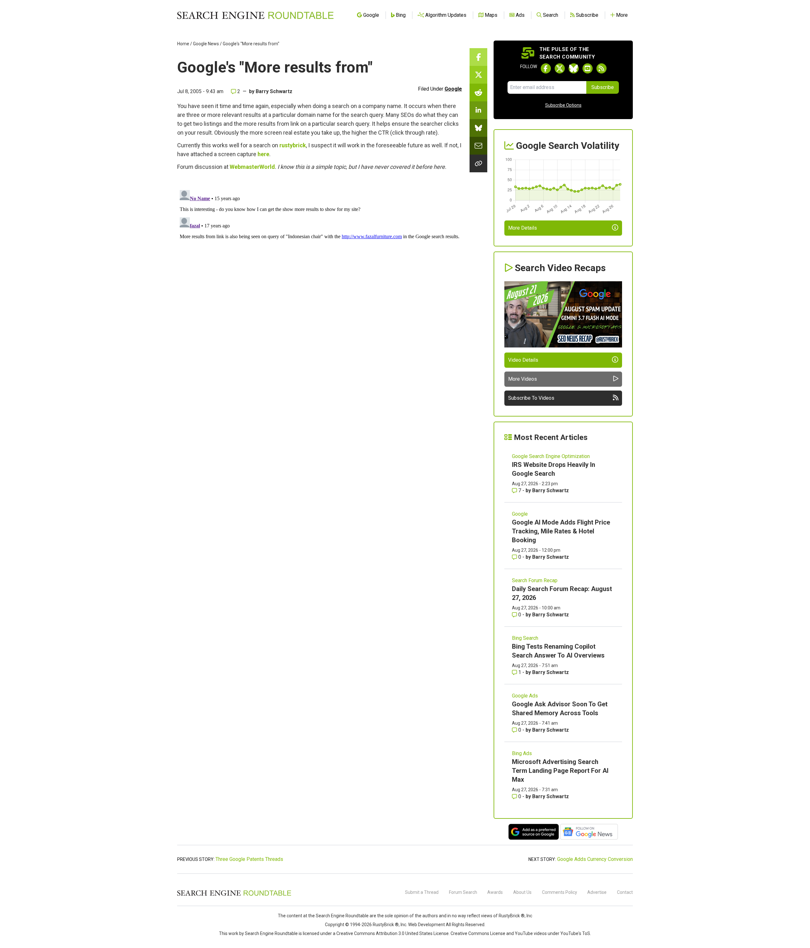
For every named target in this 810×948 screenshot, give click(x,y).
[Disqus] (319, 267)
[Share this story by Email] (478, 146)
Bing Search (525, 638)
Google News (206, 43)
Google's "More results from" (251, 43)
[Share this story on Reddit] (478, 92)
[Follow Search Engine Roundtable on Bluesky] (574, 68)
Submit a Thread (422, 892)
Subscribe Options (563, 105)
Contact (625, 892)
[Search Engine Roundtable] (234, 894)
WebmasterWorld (252, 166)
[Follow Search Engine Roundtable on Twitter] (560, 68)
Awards (495, 892)
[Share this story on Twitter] (478, 75)
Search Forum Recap (535, 580)
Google (453, 89)
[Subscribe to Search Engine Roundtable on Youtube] (588, 68)
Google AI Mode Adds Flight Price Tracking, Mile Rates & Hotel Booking (561, 531)
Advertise (597, 892)
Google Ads (525, 696)
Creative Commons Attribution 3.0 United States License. (393, 933)
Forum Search (463, 892)
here (263, 154)
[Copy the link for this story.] (478, 163)
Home (183, 43)
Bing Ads (522, 753)
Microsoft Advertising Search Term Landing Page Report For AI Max (560, 770)
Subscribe (602, 87)
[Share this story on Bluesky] (478, 128)
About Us (522, 892)
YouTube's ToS (575, 933)
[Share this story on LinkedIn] (478, 110)
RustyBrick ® (386, 924)
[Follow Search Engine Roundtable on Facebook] (546, 68)
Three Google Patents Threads (249, 859)
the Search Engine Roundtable (339, 915)
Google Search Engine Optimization (551, 456)
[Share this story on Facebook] (478, 57)
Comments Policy (559, 892)
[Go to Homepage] (255, 15)
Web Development (426, 924)
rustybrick (292, 145)
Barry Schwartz (274, 91)
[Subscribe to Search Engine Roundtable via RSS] (601, 68)
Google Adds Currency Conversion (595, 859)
